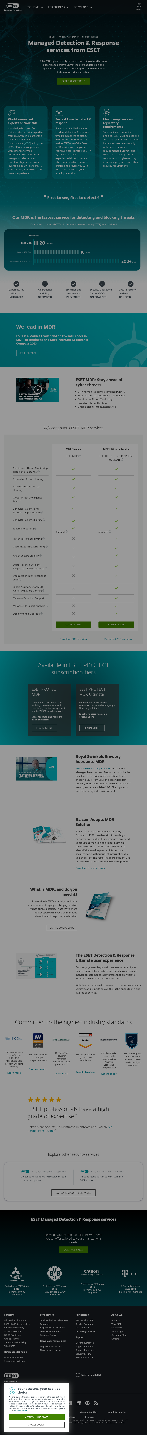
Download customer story (90, 868)
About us (115, 1320)
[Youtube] (69, 1404)
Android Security (12, 1331)
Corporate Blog (118, 1334)
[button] (37, 390)
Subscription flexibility (15, 1342)
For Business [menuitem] (56, 7)
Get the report (27, 352)
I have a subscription (14, 1361)
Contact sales (73, 624)
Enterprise (45, 1324)
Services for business (50, 1331)
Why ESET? (9, 1346)
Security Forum (83, 1353)
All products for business (52, 1327)
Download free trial (13, 1357)
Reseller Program (84, 1324)
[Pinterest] (87, 1404)
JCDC (27, 143)
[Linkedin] (79, 1404)
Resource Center (48, 1334)
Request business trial (51, 1346)
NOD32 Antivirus (12, 1334)
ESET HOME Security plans (17, 1324)
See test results (38, 1069)
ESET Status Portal (84, 1357)
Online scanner (11, 1338)
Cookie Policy (21, 1410)
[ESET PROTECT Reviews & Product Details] (85, 1047)
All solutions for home (15, 1320)
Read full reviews (85, 1072)
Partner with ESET (84, 1320)
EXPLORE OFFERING (74, 81)
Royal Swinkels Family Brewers (93, 768)
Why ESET (116, 1324)
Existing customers (85, 1342)
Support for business (86, 1350)
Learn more (44, 728)
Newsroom (116, 1327)
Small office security (14, 1327)
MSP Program (82, 1327)
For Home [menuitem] (33, 7)
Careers (115, 1338)
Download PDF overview (73, 639)
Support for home (84, 1346)
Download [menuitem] (81, 7)
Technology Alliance (85, 1331)
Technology (117, 1331)
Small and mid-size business (54, 1320)
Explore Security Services (73, 1192)
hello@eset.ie (10, 1381)
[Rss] (96, 1404)
